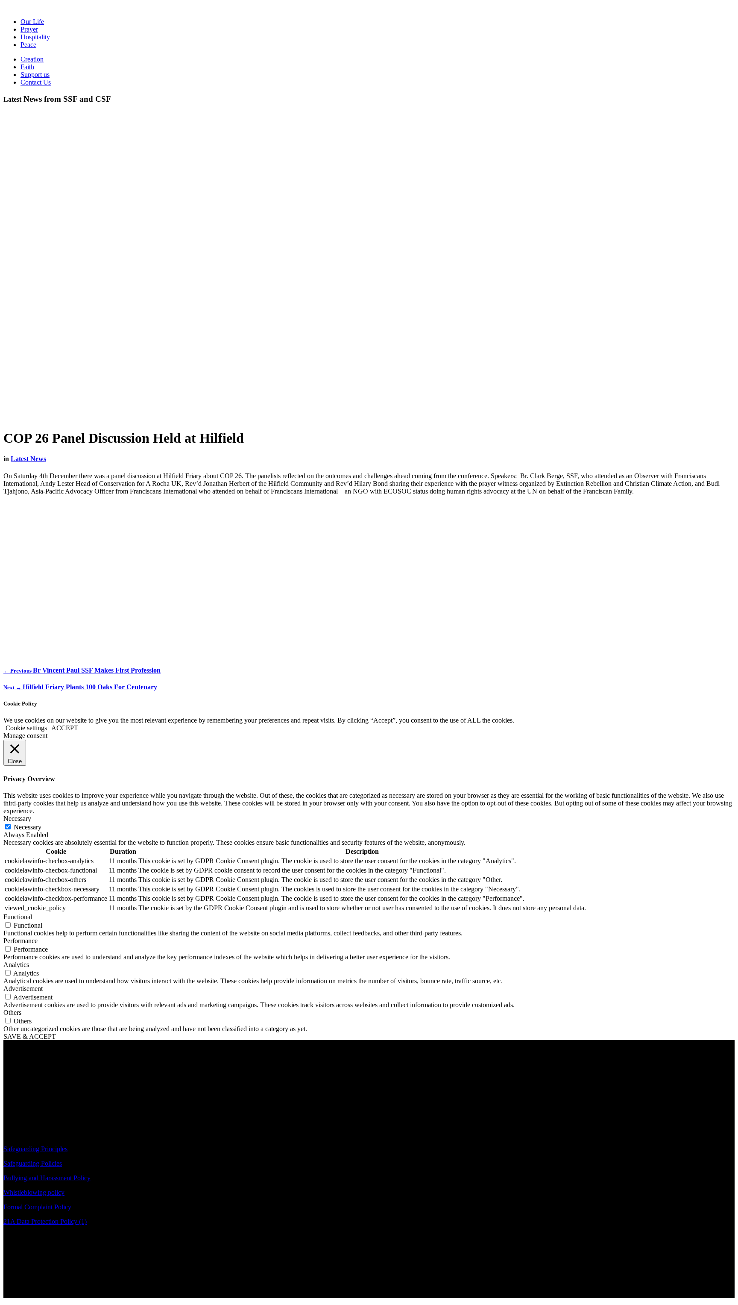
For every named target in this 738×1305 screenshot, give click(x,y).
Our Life (32, 21)
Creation (32, 59)
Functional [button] (17, 916)
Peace (28, 44)
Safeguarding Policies (32, 1163)
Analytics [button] (16, 964)
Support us (35, 74)
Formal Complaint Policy (37, 1207)
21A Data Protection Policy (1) (45, 1221)
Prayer (29, 29)
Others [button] (12, 1012)
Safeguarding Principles (35, 1148)
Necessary (27, 827)
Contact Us (35, 82)
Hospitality (35, 37)
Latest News (28, 458)
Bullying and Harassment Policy (47, 1178)
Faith (27, 67)
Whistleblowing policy (33, 1192)
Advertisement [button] (23, 988)
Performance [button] (20, 940)
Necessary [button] (17, 818)
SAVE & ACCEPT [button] (29, 1036)
